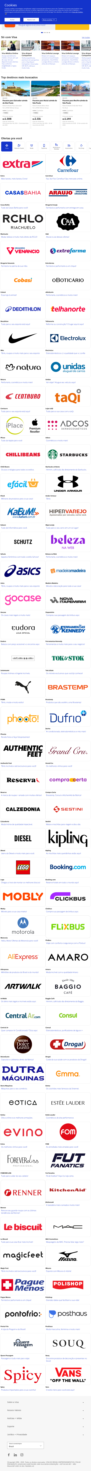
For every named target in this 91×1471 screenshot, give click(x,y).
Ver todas (86, 37)
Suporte (10, 1426)
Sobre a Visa (13, 1402)
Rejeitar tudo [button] (31, 20)
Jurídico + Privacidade (17, 1434)
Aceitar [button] (12, 20)
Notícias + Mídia (14, 1418)
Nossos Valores (14, 1410)
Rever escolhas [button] (47, 20)
